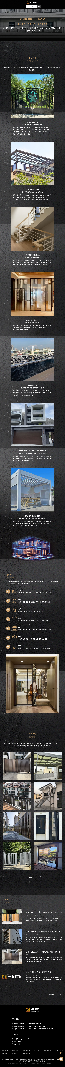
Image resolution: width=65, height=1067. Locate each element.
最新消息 (4, 1053)
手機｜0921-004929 (18, 1023)
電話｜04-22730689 (18, 1026)
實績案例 (46, 1050)
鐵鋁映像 (15, 1053)
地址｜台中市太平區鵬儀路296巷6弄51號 (40, 1028)
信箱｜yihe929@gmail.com (36, 1026)
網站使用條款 (42, 1063)
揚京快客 (18, 1063)
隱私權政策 (35, 1063)
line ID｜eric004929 (34, 1023)
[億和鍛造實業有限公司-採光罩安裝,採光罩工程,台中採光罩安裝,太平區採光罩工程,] (32, 3)
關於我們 (15, 1050)
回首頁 (4, 1050)
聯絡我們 (25, 1053)
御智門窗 (36, 1050)
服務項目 (25, 1050)
